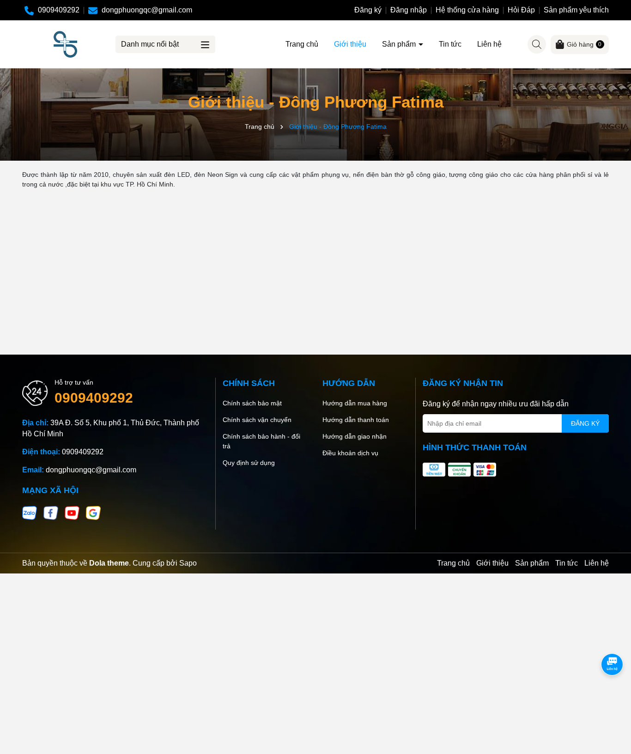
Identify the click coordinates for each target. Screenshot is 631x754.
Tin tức (450, 44)
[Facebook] (50, 512)
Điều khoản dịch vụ (350, 453)
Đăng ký (368, 10)
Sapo (188, 563)
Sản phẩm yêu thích (576, 10)
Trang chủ (301, 44)
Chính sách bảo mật (252, 403)
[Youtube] (72, 512)
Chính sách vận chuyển (257, 419)
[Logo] (65, 44)
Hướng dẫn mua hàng (354, 403)
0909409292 (94, 397)
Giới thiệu (350, 44)
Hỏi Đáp (521, 10)
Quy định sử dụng (249, 462)
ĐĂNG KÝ (585, 423)
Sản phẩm (400, 44)
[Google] (93, 512)
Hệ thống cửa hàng (467, 10)
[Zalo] (29, 512)
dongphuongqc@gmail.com (91, 470)
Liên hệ (489, 44)
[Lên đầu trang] (612, 698)
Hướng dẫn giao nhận (354, 436)
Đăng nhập (408, 10)
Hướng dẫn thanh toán (355, 419)
